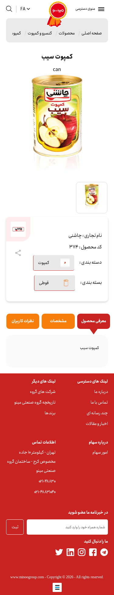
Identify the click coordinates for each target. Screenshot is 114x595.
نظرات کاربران (23, 321)
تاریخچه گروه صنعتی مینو (35, 402)
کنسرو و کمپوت (40, 33)
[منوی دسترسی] (100, 9)
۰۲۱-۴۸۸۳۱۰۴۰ (45, 492)
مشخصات (58, 321)
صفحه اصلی (91, 33)
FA (22, 9)
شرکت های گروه (43, 391)
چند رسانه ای (97, 413)
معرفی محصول (93, 321)
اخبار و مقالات (97, 423)
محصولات (67, 33)
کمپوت (15, 33)
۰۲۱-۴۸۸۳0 (47, 481)
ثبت (15, 527)
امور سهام (100, 452)
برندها (50, 413)
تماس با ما (99, 402)
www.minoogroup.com (27, 577)
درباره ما (101, 391)
